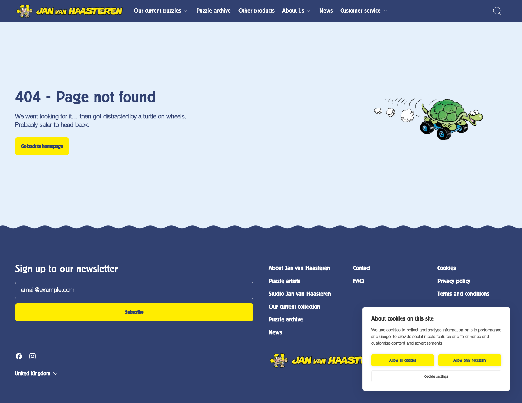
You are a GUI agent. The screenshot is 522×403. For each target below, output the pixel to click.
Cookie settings (436, 376)
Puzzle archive (213, 10)
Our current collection (294, 306)
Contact (361, 268)
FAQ (358, 281)
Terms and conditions (463, 293)
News (326, 10)
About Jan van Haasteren (299, 268)
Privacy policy (453, 281)
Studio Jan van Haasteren (300, 293)
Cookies (446, 268)
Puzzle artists (284, 281)
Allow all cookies (402, 360)
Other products (256, 10)
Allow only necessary (469, 360)
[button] (497, 11)
